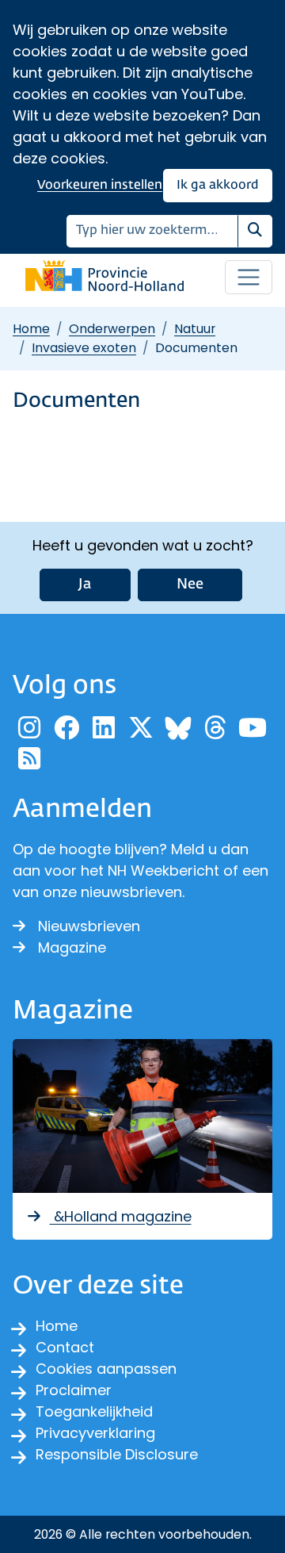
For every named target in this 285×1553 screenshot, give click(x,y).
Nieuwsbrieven (89, 926)
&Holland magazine (121, 1216)
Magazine (72, 947)
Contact (65, 1347)
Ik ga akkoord (218, 185)
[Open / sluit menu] (248, 277)
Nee (190, 584)
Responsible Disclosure (117, 1454)
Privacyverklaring (95, 1433)
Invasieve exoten (84, 348)
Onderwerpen (112, 329)
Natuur (194, 329)
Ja (85, 584)
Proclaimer (74, 1390)
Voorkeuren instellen (99, 185)
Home (31, 329)
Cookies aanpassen (106, 1369)
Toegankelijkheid (94, 1411)
